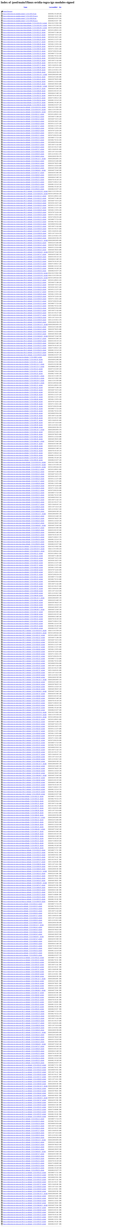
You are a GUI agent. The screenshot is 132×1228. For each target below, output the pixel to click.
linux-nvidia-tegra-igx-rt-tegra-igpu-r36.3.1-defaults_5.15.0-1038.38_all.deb (24, 233)
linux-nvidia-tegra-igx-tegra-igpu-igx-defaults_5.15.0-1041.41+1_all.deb (23, 429)
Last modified (53, 7)
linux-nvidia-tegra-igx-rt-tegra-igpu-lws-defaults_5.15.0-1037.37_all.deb (23, 149)
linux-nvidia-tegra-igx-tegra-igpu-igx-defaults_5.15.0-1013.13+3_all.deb (23, 366)
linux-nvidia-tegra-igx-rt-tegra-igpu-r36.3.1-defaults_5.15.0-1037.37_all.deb (24, 231)
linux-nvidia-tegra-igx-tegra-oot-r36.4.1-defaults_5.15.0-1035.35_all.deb (23, 1126)
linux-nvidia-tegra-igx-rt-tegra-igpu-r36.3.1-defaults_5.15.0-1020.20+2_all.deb (25, 193)
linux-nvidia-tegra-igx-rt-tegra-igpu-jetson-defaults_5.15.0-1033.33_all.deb (24, 56)
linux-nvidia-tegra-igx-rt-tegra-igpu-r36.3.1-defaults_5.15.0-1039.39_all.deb (24, 236)
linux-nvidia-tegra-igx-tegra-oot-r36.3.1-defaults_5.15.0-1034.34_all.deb (23, 1016)
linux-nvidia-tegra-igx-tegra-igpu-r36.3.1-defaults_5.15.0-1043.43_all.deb (24, 684)
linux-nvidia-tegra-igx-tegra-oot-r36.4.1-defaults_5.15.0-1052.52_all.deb (23, 1161)
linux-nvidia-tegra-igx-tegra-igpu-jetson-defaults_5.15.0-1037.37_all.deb (23, 504)
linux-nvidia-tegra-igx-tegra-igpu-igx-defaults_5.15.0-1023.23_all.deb (23, 390)
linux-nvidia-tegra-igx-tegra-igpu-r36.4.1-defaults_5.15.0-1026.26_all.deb (24, 728)
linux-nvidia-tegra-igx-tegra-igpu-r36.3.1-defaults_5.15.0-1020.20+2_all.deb (24, 633)
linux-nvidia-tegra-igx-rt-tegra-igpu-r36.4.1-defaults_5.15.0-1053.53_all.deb (24, 348)
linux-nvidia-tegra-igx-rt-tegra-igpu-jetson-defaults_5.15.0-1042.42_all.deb (24, 77)
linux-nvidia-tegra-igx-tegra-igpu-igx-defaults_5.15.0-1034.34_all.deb (23, 413)
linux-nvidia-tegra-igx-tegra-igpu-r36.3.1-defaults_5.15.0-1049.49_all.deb (24, 696)
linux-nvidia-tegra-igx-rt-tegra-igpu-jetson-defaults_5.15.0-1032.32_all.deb (24, 53)
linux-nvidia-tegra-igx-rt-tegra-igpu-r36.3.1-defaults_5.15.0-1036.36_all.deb (24, 228)
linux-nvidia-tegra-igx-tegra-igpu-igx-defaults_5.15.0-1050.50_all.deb (23, 448)
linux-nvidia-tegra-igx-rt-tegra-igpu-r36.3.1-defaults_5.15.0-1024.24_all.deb (24, 203)
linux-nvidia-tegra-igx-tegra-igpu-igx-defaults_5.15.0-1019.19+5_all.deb (23, 380)
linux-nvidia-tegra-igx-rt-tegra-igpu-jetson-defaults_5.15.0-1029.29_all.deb (24, 46)
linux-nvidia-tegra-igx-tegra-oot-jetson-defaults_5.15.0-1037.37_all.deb (23, 808)
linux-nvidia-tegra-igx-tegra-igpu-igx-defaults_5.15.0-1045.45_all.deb (23, 439)
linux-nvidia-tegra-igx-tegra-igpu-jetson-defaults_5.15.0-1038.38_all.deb (23, 507)
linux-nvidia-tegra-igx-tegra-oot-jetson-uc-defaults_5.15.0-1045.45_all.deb (24, 880)
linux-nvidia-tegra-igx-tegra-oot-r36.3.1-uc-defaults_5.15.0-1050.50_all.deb (24, 1105)
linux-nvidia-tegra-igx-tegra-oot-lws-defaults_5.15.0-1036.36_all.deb (22, 913)
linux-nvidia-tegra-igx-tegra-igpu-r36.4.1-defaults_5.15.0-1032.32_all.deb (24, 742)
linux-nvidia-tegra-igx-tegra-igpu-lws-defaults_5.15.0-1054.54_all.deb (23, 623)
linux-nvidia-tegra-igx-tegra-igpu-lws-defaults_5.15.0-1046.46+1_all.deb (23, 609)
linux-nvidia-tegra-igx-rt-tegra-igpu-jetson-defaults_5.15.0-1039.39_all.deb (24, 70)
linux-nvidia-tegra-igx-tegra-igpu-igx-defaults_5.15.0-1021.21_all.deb (23, 385)
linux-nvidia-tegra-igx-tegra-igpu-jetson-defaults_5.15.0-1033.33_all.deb (23, 495)
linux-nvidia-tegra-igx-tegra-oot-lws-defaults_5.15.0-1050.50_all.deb (22, 943)
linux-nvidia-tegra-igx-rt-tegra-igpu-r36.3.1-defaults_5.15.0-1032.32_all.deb (24, 219)
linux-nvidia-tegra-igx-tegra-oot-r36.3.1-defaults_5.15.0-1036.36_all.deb (23, 1021)
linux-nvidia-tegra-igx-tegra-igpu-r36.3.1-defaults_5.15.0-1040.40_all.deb (24, 677)
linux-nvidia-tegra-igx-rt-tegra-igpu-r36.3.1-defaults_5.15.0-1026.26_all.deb (24, 205)
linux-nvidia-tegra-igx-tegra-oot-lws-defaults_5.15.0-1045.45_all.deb (22, 934)
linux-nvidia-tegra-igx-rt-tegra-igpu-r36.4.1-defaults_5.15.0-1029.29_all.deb (24, 296)
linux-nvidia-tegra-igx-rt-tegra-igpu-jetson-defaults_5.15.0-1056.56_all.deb (24, 105)
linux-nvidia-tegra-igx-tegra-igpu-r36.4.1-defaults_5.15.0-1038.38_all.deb (24, 757)
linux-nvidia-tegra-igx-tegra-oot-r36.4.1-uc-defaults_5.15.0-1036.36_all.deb (24, 1182)
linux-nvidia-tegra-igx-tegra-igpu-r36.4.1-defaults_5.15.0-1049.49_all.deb (24, 780)
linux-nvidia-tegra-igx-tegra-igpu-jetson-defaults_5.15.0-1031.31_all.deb (23, 490)
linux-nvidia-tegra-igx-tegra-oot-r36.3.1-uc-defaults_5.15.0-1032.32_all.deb (24, 1065)
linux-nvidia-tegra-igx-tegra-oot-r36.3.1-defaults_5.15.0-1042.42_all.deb (23, 1035)
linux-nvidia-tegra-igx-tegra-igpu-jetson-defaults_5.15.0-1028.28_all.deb (23, 483)
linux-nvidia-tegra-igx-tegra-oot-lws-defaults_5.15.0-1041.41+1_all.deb (23, 925)
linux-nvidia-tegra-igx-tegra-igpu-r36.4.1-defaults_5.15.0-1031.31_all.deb (24, 740)
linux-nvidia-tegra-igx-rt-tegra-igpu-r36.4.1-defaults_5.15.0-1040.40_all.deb (24, 322)
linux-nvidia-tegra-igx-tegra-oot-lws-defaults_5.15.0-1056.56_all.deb (22, 955)
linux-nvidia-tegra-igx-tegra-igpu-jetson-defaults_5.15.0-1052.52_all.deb (23, 535)
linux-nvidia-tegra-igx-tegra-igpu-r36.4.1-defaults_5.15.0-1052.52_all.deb (24, 785)
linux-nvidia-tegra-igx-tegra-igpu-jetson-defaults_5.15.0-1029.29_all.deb (23, 485)
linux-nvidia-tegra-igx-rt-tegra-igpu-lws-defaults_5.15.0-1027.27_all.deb (23, 126)
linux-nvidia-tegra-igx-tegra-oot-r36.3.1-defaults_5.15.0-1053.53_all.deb (23, 1056)
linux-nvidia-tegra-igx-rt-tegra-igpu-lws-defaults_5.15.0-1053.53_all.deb (23, 182)
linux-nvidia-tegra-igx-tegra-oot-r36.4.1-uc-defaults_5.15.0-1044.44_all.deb (24, 1200)
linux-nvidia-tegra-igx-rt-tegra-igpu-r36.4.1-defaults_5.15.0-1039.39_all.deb (24, 320)
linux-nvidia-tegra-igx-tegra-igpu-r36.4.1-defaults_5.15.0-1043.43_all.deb (24, 768)
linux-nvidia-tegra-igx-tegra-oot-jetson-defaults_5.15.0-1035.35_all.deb (23, 803)
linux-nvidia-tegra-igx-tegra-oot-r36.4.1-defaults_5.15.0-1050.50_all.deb (23, 1158)
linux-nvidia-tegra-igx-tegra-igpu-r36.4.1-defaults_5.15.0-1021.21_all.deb (24, 719)
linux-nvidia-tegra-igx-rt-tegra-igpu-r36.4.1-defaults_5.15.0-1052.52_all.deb (24, 345)
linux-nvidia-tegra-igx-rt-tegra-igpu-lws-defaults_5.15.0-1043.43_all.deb (23, 163)
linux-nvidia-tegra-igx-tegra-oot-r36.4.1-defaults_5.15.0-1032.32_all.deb (23, 1119)
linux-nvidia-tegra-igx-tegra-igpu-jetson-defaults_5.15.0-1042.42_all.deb (23, 516)
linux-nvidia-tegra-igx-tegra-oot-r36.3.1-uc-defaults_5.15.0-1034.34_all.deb (24, 1070)
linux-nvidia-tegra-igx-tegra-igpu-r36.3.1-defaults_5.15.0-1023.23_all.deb (24, 640)
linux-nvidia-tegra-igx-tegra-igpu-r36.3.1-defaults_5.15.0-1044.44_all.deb (24, 686)
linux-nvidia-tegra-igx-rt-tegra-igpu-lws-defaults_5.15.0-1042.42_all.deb (23, 161)
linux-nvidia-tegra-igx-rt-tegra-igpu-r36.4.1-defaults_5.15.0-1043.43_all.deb (24, 329)
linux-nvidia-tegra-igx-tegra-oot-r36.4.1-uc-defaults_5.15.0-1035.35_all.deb (24, 1179)
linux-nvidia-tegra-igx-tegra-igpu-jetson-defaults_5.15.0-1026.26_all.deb (23, 478)
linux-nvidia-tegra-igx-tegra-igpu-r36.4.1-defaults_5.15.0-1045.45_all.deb (24, 773)
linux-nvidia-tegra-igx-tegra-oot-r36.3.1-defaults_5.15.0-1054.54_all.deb (23, 1058)
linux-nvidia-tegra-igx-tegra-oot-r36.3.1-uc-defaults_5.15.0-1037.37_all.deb (24, 1077)
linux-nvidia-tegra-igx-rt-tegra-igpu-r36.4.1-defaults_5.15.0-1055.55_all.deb (24, 352)
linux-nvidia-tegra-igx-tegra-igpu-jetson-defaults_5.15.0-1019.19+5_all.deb (24, 464)
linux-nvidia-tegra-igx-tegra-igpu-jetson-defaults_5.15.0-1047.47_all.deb (23, 528)
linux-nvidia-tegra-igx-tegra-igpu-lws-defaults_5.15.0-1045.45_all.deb (23, 607)
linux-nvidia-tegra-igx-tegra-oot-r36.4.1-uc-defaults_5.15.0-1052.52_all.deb (24, 1214)
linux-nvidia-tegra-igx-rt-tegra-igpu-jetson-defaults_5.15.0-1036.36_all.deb (24, 63)
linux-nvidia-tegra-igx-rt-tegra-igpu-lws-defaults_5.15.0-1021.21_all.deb (23, 114)
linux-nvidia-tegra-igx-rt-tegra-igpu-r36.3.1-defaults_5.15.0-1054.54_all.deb (24, 266)
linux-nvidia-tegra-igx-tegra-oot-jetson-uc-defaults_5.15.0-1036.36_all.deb (24, 859)
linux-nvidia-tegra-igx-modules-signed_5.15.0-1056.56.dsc (19, 18)
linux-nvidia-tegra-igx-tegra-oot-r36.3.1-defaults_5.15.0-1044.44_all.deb (23, 1039)
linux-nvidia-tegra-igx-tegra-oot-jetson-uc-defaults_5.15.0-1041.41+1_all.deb (25, 871)
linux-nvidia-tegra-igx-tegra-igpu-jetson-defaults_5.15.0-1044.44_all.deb (23, 521)
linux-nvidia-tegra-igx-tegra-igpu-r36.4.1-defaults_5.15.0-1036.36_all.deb (24, 752)
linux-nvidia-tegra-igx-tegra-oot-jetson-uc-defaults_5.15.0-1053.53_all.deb (24, 894)
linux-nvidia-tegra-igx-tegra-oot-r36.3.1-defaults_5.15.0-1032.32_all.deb (23, 1011)
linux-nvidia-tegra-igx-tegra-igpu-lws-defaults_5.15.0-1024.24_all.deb (23, 560)
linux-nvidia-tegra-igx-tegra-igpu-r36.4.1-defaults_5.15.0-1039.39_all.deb (24, 759)
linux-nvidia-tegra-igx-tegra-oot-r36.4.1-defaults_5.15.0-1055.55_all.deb (23, 1168)
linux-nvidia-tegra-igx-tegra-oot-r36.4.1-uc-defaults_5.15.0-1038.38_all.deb (24, 1186)
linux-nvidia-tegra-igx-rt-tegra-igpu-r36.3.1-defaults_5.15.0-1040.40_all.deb (24, 238)
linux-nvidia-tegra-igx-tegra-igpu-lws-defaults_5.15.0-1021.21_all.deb (23, 553)
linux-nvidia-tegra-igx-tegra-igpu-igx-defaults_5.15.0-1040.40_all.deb (23, 427)
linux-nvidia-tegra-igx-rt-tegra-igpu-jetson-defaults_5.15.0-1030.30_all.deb (24, 49)
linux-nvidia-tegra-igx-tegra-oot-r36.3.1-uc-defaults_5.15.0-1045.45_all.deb (24, 1095)
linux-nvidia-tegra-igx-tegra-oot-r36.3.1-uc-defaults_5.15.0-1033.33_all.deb (24, 1067)
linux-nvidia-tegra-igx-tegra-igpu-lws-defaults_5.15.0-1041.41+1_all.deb (23, 598)
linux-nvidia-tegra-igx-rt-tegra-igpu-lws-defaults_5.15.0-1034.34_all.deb (23, 142)
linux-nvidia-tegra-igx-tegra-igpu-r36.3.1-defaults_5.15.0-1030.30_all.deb (24, 654)
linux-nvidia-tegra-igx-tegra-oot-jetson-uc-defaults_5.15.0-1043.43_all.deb (24, 876)
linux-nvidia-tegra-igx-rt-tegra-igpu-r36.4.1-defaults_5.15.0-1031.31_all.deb (24, 301)
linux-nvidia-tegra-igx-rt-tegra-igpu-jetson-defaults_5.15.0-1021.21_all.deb (24, 30)
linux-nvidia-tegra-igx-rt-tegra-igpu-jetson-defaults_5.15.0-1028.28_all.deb (24, 44)
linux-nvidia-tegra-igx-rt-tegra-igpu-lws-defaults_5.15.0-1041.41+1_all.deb (24, 158)
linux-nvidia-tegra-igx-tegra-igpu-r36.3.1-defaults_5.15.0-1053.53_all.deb (24, 703)
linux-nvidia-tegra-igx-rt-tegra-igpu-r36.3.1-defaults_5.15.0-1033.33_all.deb (24, 221)
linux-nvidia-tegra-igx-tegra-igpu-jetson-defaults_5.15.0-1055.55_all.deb (23, 542)
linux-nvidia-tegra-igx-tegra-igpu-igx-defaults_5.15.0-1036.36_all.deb (23, 418)
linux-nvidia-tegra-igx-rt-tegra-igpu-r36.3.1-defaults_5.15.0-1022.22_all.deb (24, 198)
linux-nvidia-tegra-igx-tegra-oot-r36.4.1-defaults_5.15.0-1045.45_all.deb (23, 1149)
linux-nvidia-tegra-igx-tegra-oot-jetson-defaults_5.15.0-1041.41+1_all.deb (24, 817)
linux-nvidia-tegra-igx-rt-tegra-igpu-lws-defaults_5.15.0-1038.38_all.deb (23, 151)
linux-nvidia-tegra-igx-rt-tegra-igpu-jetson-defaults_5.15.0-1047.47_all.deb (24, 88)
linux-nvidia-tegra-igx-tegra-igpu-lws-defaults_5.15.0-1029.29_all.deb (23, 570)
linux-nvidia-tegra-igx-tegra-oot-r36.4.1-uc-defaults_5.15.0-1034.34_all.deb (24, 1177)
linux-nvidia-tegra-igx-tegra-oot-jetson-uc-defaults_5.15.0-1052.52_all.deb (24, 892)
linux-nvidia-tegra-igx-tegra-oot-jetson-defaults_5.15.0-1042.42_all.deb (23, 820)
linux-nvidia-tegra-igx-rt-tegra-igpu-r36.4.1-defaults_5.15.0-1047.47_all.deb (24, 338)
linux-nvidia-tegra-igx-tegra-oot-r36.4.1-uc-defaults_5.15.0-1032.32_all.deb (24, 1172)
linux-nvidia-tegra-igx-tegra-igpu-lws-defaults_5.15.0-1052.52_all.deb (23, 619)
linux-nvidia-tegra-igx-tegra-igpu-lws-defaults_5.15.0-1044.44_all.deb (23, 605)
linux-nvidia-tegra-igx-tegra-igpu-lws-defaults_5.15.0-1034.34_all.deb (23, 581)
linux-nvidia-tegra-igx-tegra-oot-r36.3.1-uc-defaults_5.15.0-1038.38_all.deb (24, 1079)
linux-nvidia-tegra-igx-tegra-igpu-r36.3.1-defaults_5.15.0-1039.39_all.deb (24, 675)
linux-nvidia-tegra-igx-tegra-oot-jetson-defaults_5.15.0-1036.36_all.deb (23, 806)
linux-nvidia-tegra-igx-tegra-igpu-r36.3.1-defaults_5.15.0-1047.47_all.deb (24, 693)
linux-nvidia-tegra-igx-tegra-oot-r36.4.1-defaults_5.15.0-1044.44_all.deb (23, 1147)
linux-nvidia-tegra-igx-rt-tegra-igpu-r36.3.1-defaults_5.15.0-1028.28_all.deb (24, 210)
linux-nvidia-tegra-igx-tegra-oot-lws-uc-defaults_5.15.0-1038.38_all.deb (23, 971)
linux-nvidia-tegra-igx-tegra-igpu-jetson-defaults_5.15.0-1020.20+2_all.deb (24, 467)
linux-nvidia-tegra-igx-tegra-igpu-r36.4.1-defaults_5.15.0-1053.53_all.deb (24, 787)
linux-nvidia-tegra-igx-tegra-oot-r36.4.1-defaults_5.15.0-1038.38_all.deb (23, 1133)
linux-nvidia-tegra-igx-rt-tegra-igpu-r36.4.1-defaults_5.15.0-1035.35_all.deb (24, 310)
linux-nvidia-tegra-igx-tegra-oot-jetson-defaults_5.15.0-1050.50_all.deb (23, 836)
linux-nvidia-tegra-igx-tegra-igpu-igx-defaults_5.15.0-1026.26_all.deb (23, 394)
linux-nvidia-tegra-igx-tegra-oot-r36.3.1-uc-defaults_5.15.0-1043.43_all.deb (24, 1091)
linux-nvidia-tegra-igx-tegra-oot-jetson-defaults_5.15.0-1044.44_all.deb (23, 824)
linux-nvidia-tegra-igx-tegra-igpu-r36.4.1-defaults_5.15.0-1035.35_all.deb (24, 749)
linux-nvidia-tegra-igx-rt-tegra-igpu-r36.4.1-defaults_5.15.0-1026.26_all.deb (24, 289)
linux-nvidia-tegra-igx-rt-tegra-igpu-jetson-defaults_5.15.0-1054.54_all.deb (24, 100)
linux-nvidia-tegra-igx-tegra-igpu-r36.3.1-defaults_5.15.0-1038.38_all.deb (24, 672)
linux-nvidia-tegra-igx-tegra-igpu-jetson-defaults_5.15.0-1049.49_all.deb (23, 530)
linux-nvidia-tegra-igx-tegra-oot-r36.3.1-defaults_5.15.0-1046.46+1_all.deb (24, 1044)
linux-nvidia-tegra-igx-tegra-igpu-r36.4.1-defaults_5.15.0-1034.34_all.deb (24, 747)
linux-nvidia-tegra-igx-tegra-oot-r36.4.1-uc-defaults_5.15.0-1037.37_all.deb (24, 1184)
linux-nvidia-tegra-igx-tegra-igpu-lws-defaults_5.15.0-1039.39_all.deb (23, 593)
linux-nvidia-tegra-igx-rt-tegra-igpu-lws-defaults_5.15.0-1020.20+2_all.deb (24, 112)
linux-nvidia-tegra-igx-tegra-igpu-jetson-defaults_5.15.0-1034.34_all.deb (23, 497)
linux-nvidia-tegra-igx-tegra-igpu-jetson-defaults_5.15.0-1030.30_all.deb (23, 488)
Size (60, 7)
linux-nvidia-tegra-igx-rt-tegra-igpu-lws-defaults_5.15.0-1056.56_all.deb (23, 189)
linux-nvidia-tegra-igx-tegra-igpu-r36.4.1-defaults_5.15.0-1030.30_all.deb (24, 738)
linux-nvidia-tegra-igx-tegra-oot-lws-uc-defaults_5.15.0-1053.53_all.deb (23, 1002)
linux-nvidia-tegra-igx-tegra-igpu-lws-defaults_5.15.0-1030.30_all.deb (23, 572)
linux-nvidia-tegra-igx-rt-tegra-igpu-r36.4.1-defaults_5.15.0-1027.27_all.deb (24, 292)
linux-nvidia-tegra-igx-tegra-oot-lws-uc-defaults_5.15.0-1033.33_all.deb (23, 960)
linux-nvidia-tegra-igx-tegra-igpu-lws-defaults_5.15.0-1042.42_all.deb (23, 600)
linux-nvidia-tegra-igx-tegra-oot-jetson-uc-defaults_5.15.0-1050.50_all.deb (24, 890)
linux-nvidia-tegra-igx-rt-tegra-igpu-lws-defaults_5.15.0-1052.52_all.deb (23, 179)
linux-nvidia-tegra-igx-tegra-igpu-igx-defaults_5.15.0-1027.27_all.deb (23, 397)
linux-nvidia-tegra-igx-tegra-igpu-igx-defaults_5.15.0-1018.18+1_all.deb (23, 376)
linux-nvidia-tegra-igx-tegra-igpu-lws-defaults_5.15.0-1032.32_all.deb (23, 577)
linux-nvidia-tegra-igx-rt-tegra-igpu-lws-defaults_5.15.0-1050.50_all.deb (23, 177)
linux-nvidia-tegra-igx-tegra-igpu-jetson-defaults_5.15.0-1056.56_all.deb (23, 544)
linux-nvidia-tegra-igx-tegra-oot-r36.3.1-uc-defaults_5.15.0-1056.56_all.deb (24, 1116)
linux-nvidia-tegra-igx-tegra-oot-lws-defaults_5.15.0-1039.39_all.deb (22, 920)
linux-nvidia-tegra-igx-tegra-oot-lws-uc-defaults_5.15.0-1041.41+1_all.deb (24, 978)
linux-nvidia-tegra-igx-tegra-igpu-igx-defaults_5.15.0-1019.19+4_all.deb (23, 378)
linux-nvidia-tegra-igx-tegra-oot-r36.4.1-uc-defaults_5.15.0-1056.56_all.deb (24, 1224)
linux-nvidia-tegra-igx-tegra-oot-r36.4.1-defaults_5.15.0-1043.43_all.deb (23, 1144)
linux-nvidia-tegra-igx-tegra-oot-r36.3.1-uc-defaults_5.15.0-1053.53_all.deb (24, 1109)
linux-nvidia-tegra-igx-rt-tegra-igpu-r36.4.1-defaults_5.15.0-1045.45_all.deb (24, 334)
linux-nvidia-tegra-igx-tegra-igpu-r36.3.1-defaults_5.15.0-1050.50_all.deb (24, 698)
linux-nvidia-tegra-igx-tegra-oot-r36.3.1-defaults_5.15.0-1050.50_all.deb (23, 1051)
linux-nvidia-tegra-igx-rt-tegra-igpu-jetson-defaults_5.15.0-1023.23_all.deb (24, 35)
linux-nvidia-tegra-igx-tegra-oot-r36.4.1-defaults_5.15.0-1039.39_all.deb (23, 1135)
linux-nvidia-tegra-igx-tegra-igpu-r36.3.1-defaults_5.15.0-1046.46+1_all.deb (24, 691)
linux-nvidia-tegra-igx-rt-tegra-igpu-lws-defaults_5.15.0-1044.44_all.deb (23, 165)
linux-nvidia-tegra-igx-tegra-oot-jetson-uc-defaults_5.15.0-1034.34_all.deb (24, 855)
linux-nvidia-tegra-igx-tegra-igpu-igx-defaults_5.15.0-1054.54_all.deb (23, 455)
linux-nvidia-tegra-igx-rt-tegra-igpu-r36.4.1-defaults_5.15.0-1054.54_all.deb (24, 350)
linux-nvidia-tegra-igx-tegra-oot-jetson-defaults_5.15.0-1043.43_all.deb (23, 822)
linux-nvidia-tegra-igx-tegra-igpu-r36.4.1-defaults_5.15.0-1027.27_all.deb (24, 731)
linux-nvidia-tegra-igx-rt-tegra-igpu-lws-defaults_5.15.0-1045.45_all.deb (23, 168)
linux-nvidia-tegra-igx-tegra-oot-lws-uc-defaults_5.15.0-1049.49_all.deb (23, 995)
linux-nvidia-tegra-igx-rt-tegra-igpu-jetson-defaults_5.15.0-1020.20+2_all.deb (25, 28)
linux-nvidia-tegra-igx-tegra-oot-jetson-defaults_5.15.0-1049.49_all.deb (23, 834)
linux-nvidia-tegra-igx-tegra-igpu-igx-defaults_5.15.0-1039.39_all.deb (23, 425)
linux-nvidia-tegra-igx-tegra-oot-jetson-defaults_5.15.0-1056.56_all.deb (23, 848)
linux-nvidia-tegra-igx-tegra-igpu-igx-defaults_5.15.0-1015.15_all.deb (23, 371)
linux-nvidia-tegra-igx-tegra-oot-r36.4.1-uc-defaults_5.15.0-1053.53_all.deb (24, 1217)
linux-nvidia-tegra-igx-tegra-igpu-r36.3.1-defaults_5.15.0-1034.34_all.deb (24, 663)
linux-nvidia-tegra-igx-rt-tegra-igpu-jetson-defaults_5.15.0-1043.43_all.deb (24, 79)
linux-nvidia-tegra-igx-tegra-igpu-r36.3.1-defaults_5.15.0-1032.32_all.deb (24, 658)
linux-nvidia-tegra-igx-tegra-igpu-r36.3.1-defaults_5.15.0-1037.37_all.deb (24, 670)
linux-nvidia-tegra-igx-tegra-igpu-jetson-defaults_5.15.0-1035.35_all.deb (23, 500)
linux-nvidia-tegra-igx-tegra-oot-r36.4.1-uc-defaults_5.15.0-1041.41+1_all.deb (25, 1193)
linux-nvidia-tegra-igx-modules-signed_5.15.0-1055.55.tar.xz (20, 16)
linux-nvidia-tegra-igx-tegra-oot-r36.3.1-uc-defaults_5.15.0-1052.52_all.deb (24, 1107)
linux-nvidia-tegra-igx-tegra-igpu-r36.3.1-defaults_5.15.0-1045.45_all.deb (24, 689)
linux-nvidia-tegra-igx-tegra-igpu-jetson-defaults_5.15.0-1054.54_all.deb (23, 539)
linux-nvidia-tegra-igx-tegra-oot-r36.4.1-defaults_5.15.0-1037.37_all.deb (23, 1130)
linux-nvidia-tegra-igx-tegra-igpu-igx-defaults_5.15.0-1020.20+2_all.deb (23, 383)
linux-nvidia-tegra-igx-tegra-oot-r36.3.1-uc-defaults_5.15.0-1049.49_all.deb (24, 1102)
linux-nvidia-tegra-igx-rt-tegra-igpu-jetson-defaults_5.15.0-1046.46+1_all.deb (25, 86)
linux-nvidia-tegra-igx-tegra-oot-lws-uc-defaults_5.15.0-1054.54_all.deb (23, 1004)
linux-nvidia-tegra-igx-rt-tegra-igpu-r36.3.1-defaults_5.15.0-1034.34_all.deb (24, 224)
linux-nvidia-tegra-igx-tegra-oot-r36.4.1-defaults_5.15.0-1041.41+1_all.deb (24, 1140)
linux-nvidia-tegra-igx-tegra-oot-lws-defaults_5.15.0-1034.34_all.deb (22, 908)
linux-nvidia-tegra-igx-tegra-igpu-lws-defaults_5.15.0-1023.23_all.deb (23, 558)
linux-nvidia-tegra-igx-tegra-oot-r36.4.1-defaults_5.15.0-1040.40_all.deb (23, 1137)
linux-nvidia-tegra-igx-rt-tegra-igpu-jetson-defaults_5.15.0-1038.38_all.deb (24, 67)
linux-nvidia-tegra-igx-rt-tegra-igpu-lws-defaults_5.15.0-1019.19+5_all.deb (24, 109)
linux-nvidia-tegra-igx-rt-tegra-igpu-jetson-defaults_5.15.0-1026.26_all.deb (24, 39)
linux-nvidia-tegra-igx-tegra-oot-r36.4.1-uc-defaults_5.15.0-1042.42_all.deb (24, 1196)
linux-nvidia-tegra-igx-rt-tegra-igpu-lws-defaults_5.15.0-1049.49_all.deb (23, 175)
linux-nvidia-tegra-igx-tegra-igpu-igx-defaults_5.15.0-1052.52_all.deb (23, 450)
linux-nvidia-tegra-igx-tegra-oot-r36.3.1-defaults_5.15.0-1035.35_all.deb (23, 1018)
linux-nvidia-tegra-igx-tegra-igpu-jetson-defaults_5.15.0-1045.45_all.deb (23, 523)
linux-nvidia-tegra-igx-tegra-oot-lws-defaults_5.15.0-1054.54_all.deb (22, 950)
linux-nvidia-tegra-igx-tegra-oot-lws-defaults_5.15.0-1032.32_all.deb (22, 904)
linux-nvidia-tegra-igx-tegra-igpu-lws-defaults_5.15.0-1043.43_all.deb (23, 602)
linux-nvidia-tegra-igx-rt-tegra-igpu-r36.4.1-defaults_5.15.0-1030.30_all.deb (24, 299)
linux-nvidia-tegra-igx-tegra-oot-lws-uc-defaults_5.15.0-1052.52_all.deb (23, 999)
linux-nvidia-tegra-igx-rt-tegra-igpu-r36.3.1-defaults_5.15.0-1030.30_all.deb (24, 214)
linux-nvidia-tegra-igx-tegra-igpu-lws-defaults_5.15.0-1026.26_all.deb (23, 563)
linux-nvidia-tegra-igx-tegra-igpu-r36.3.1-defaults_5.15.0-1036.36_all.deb (24, 668)
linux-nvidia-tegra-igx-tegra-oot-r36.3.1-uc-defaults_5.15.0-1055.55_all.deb (24, 1114)
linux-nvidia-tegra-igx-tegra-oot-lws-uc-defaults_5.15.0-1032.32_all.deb (23, 957)
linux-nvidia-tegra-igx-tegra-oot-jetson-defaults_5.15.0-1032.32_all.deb (23, 796)
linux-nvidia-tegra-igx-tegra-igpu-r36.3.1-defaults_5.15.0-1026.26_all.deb (24, 644)
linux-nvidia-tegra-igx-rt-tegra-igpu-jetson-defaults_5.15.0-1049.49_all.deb (24, 91)
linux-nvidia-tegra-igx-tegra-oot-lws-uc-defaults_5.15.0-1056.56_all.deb (23, 1009)
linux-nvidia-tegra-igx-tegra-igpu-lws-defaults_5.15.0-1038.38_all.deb (23, 591)
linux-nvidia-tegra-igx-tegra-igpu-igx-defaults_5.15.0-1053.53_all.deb (23, 453)
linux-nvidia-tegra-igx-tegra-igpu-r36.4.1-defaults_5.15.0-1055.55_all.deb (24, 792)
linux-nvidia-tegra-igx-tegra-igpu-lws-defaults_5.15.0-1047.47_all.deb (23, 612)
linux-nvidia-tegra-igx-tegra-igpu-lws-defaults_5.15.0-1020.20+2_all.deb (23, 551)
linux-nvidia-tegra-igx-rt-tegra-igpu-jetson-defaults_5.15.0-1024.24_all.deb (24, 37)
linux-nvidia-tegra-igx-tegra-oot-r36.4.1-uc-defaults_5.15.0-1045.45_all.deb (24, 1203)
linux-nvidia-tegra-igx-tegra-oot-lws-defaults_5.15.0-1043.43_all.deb (22, 929)
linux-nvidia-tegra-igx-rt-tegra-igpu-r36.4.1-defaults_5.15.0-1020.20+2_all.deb (25, 278)
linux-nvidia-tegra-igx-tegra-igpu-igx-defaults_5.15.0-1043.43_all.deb (23, 434)
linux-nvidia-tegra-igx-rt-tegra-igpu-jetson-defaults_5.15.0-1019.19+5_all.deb (25, 25)
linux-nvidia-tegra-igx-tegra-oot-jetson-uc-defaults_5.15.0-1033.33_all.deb (24, 852)
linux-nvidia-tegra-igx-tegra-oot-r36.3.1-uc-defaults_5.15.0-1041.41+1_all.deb (25, 1086)
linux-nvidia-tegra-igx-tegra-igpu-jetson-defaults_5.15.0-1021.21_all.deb (23, 469)
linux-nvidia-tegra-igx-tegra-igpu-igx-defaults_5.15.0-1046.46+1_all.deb (23, 441)
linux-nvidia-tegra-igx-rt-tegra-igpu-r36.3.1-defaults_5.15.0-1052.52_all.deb (24, 261)
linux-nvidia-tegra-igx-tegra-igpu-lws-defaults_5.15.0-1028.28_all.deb (23, 567)
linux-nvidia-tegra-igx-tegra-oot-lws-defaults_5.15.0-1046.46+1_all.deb (23, 936)
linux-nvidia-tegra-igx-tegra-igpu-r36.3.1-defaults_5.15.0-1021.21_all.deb (24, 635)
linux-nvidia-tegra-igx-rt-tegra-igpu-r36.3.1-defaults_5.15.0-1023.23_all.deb (24, 200)
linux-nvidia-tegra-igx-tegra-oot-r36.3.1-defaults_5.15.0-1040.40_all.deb (23, 1030)
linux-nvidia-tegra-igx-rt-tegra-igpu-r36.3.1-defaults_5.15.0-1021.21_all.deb (24, 196)
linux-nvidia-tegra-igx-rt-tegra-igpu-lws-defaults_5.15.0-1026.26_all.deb (23, 123)
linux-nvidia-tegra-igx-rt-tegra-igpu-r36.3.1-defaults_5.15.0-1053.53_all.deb (24, 264)
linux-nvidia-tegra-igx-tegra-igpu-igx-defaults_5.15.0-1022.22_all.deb (23, 387)
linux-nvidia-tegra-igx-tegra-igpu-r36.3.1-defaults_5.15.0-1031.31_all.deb (24, 656)
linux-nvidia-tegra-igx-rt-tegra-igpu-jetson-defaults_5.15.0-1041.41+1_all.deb (25, 74)
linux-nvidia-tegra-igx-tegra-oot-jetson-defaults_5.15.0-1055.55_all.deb (23, 845)
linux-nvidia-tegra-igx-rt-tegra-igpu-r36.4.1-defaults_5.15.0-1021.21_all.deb (24, 280)
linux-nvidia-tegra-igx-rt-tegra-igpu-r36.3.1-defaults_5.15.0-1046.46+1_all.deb (25, 252)
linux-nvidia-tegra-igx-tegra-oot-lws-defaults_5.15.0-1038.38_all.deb (22, 918)
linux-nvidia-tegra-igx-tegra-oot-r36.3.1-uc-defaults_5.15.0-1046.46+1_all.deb (25, 1098)
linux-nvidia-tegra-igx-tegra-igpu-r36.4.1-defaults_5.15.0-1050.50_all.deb (24, 782)
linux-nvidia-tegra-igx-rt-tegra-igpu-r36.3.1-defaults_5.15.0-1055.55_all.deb (24, 268)
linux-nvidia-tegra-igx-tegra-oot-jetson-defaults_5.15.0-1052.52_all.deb (23, 838)
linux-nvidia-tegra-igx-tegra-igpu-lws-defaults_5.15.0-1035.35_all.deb (23, 584)
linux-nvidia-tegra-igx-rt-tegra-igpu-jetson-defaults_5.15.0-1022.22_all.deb (24, 32)
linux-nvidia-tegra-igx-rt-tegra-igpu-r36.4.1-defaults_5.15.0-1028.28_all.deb (24, 294)
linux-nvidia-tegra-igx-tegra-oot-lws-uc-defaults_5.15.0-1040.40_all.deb (23, 976)
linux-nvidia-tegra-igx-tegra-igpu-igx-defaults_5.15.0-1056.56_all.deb (23, 460)
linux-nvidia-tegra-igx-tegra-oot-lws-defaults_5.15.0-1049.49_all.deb (22, 941)
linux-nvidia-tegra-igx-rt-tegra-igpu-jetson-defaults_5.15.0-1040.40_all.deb (24, 72)
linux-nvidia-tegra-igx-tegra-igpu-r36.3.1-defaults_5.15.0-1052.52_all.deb (24, 700)
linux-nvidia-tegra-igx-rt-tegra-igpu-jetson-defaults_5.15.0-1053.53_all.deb (24, 98)
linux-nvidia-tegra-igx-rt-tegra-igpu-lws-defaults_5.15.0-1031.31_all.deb (23, 135)
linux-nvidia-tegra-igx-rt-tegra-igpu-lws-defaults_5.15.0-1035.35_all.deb (23, 144)
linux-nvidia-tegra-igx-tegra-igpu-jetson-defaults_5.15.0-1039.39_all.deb (23, 509)
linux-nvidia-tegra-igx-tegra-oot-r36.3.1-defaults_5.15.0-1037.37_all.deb (23, 1023)
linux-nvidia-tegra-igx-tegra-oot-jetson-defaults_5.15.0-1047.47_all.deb (23, 831)
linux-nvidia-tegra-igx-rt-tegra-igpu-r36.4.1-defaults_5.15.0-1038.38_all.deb (24, 317)
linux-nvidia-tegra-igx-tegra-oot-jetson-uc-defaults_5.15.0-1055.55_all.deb (24, 899)
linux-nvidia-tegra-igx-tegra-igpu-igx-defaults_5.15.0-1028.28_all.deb (23, 399)
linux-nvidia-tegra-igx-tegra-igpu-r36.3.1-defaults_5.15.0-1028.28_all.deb (24, 649)
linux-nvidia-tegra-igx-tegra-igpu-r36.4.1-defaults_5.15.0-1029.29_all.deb (24, 735)
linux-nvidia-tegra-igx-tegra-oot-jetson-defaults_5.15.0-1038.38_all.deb (23, 810)
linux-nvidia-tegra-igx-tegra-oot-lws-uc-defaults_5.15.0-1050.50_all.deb (23, 997)
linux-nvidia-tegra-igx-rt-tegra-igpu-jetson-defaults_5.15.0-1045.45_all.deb (24, 84)
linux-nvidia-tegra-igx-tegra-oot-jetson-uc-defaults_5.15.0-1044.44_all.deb (24, 878)
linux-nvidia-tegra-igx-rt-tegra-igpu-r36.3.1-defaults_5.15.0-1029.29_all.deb (24, 212)
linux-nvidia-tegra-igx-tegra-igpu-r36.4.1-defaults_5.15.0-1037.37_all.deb (24, 754)
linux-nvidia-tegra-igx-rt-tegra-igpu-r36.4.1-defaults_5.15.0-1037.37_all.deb (24, 315)
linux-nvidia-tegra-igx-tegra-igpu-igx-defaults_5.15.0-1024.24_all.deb (23, 392)
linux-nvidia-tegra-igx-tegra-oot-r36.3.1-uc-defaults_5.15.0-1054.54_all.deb (24, 1112)
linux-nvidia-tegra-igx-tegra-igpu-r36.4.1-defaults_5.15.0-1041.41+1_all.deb (24, 764)
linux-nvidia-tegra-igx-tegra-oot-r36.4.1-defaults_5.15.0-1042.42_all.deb (23, 1142)
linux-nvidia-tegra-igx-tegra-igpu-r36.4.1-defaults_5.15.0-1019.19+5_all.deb (24, 714)
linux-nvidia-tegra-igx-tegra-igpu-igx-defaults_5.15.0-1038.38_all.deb (23, 422)
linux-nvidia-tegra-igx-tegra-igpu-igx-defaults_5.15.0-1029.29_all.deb (23, 401)
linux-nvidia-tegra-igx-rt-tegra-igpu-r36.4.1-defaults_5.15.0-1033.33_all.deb (24, 306)
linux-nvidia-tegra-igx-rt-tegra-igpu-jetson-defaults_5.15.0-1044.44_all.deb (24, 81)
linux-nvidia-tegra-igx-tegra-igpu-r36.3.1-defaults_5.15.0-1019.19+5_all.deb (24, 630)
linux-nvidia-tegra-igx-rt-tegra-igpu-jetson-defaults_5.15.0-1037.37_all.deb (24, 65)
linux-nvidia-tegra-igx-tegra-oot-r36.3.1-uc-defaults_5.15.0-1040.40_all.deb (24, 1084)
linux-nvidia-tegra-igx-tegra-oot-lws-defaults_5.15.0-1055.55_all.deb (22, 953)
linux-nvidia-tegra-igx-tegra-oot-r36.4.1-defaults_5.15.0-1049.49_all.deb (23, 1156)
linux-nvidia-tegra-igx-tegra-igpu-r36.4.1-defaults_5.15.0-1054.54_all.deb (24, 789)
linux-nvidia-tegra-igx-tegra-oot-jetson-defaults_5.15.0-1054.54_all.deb (23, 843)
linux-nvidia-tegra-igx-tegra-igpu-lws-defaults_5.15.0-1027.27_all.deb (23, 565)
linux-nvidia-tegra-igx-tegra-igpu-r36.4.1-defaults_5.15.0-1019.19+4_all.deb (24, 712)
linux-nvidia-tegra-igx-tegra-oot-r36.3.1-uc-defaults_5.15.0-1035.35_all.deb (24, 1072)
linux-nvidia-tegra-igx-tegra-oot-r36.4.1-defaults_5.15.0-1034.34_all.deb (23, 1123)
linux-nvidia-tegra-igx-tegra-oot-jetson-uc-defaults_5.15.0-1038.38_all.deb (24, 864)
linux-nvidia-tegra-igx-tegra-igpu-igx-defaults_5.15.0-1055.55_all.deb (23, 457)
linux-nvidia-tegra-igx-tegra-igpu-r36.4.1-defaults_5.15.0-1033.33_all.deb (24, 745)
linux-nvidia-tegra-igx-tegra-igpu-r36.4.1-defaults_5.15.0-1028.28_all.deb (24, 733)
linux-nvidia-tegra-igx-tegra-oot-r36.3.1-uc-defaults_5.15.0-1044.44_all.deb (24, 1093)
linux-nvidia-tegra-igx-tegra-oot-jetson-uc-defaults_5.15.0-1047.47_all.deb (24, 885)
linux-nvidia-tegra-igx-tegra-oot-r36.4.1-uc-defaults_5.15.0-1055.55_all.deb (24, 1221)
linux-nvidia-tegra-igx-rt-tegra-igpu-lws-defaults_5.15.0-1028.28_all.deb (23, 128)
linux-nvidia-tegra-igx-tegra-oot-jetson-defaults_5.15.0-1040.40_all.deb (23, 815)
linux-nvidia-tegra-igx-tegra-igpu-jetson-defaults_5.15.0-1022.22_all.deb (23, 471)
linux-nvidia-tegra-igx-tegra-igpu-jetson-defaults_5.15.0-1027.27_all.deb (23, 481)
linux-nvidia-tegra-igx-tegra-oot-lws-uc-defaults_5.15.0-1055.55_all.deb (23, 1006)
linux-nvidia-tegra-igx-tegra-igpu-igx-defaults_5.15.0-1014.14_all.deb (23, 369)
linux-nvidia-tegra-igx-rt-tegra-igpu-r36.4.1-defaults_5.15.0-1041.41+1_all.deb (25, 324)
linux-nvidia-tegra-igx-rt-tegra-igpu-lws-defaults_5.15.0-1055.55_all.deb (23, 186)
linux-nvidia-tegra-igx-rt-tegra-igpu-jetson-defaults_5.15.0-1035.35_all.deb (24, 60)
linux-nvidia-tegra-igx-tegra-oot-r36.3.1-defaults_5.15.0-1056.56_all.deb (23, 1063)
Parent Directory (7, 11)
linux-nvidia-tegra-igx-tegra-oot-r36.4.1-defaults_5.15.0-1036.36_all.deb (23, 1128)
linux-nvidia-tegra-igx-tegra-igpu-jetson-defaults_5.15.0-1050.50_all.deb (23, 532)
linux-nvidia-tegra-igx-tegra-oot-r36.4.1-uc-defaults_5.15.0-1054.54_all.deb (24, 1219)
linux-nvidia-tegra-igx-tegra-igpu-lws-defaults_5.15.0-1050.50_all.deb (23, 616)
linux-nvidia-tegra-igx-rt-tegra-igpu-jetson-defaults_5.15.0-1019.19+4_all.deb (25, 23)
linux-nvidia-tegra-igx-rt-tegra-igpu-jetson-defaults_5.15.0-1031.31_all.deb (24, 51)
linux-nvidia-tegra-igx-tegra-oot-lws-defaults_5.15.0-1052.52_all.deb (22, 946)
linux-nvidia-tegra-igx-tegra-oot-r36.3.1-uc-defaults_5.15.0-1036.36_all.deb (24, 1074)
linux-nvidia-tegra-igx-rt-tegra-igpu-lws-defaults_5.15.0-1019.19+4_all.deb (24, 107)
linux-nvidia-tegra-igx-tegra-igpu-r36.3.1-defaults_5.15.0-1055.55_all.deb (24, 707)
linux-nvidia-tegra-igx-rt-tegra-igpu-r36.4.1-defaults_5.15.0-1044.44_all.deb (24, 331)
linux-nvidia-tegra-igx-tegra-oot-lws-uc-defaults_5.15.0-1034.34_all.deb (23, 962)
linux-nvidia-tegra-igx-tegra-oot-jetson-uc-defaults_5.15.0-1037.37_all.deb (24, 862)
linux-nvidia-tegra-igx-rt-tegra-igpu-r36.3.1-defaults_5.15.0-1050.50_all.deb (24, 259)
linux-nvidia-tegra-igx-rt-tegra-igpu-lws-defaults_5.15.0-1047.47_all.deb (23, 172)
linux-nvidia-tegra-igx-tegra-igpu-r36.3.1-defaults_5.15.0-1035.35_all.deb (24, 665)
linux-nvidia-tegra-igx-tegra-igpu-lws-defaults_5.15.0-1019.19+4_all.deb (23, 546)
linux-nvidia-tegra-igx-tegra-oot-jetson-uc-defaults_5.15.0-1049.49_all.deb (24, 887)
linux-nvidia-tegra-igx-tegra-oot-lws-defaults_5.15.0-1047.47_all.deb (22, 939)
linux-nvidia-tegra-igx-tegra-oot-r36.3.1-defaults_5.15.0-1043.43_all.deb (23, 1037)
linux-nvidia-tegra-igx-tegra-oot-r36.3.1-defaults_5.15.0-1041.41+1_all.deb (24, 1032)
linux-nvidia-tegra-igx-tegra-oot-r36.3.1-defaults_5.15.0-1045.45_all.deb (23, 1042)
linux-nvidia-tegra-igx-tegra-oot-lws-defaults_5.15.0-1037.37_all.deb (22, 915)
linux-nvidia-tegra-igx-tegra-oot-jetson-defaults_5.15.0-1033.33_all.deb (23, 799)
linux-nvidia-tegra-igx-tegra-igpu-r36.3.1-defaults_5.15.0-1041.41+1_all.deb (24, 679)
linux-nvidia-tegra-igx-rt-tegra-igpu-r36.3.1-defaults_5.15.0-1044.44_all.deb (24, 247)
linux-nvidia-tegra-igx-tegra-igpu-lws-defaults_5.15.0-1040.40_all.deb (23, 595)
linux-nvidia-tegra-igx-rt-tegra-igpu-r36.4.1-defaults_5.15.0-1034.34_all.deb (24, 308)
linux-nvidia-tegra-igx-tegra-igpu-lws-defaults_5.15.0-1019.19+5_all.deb (23, 549)
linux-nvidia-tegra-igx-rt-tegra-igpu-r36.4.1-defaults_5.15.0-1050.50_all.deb (24, 343)
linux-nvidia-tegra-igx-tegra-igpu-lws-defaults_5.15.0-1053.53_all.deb (23, 621)
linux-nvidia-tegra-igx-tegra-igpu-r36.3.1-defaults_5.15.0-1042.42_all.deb (24, 682)
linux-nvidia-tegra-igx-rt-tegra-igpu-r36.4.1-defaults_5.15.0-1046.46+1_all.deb (25, 336)
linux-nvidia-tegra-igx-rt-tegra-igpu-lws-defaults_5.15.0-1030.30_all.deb (23, 133)
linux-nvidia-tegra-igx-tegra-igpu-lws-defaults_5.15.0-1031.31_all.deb (23, 574)
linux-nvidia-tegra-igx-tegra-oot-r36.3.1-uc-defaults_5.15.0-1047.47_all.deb (24, 1100)
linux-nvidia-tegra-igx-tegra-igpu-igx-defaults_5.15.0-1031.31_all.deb (23, 406)
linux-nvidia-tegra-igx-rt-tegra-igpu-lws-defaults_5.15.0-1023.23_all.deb (23, 119)
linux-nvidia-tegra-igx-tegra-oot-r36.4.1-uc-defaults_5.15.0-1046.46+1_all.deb (25, 1205)
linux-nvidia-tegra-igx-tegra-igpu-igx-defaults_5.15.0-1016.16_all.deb (23, 373)
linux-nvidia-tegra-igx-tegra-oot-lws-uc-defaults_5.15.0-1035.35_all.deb (23, 964)
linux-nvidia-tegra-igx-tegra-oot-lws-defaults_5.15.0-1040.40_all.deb (22, 922)
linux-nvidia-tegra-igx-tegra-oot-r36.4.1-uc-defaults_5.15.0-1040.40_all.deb (24, 1191)
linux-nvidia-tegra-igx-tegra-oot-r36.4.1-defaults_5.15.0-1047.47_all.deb (23, 1154)
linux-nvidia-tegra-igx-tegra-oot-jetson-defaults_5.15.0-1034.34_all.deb (23, 801)
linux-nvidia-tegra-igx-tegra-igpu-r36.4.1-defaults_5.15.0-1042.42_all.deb (24, 766)
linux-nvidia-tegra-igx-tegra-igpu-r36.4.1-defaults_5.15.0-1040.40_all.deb (24, 761)
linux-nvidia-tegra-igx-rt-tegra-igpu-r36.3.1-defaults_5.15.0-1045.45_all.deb (24, 250)
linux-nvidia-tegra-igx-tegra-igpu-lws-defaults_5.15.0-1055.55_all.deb (23, 626)
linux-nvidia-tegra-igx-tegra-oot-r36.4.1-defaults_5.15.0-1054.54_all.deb (23, 1165)
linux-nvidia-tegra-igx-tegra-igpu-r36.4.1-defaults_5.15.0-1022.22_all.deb (24, 721)
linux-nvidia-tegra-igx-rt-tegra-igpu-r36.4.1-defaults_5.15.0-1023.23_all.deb (24, 285)
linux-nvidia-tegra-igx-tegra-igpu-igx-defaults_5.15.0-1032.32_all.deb (23, 408)
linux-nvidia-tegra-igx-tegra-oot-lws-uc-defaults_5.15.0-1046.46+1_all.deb (24, 990)
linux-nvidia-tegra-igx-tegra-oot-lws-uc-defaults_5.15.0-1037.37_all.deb (23, 969)
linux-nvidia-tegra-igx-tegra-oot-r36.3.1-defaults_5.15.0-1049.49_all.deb (23, 1049)
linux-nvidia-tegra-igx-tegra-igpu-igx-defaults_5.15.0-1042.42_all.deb (23, 432)
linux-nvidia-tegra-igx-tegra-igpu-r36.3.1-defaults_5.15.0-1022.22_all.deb (24, 637)
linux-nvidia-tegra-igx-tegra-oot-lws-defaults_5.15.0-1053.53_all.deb (22, 948)
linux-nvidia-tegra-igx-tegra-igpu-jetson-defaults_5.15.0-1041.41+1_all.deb (24, 514)
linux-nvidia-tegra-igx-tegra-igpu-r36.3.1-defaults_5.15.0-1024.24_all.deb (24, 642)
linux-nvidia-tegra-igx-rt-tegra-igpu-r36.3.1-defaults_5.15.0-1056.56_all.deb (24, 271)
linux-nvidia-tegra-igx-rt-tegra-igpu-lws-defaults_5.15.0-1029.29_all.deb (23, 130)
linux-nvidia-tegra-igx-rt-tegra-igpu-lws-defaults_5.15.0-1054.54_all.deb (23, 184)
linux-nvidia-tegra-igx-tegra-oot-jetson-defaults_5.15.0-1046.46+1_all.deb (24, 829)
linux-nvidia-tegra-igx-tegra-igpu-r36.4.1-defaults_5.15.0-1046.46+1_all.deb (24, 775)
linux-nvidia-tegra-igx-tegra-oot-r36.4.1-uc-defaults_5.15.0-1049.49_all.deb (24, 1210)
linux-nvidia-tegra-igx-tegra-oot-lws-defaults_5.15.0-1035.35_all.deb (22, 911)
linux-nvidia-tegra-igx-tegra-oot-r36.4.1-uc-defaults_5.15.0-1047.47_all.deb (24, 1207)
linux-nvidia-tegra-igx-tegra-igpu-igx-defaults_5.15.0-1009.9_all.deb (22, 357)
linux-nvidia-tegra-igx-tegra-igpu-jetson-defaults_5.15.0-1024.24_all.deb (23, 476)
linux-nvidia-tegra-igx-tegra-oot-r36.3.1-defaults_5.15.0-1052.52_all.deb (23, 1053)
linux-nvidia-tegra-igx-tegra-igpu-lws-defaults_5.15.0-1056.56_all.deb (23, 628)
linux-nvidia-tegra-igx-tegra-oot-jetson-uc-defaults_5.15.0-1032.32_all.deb (24, 850)
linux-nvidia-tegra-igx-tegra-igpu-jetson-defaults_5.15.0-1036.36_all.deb (23, 502)
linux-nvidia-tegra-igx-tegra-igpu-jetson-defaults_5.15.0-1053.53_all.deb (23, 537)
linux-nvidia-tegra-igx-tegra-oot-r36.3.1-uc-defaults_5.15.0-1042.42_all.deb (24, 1088)
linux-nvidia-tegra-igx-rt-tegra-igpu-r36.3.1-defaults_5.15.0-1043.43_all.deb (24, 245)
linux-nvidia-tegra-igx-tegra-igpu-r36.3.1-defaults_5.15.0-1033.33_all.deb (24, 661)
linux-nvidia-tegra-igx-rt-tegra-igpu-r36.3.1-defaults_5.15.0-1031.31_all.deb (24, 217)
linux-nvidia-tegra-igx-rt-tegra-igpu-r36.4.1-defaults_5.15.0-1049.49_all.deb (24, 341)
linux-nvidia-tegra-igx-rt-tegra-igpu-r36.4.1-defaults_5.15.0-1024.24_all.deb (24, 287)
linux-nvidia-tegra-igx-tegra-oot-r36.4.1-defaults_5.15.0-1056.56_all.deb (23, 1170)
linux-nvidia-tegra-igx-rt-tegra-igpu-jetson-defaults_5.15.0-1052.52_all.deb (24, 95)
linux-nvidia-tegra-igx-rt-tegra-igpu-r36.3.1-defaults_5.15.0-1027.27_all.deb (24, 207)
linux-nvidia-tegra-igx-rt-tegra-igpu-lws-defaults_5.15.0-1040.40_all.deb (23, 156)
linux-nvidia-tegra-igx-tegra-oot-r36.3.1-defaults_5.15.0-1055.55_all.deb (23, 1060)
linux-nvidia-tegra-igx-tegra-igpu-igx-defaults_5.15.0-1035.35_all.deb (23, 415)
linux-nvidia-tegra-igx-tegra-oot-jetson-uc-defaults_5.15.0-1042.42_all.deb (24, 873)
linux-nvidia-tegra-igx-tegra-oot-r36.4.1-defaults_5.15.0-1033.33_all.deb (23, 1121)
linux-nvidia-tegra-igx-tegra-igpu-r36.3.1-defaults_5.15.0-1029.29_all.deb (24, 651)
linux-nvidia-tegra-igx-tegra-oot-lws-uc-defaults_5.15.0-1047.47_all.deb (23, 992)
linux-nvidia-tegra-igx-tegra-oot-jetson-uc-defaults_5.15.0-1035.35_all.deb (24, 857)
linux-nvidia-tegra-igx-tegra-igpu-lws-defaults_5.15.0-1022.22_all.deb (23, 556)
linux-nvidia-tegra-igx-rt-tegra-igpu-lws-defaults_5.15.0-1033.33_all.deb (23, 140)
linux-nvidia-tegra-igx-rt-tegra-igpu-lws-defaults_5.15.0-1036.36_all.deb (23, 147)
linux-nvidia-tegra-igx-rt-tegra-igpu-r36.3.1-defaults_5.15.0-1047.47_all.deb (24, 254)
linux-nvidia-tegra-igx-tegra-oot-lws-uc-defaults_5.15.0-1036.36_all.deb (23, 967)
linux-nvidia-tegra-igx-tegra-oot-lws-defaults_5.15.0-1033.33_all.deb (22, 906)
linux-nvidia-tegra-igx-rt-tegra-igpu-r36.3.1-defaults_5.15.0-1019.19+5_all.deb (25, 191)
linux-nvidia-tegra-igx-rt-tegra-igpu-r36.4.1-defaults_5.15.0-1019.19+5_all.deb (25, 275)
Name (25, 7)
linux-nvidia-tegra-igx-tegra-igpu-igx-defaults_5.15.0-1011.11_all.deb (22, 362)
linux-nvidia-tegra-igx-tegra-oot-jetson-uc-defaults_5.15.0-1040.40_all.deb (24, 869)
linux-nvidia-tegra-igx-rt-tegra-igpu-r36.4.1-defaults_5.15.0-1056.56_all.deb (24, 355)
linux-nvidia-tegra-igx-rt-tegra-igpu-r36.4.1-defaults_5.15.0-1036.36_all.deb (24, 313)
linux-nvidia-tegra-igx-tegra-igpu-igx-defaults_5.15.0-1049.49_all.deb (23, 446)
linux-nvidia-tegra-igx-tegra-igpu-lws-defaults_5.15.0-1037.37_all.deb (23, 588)
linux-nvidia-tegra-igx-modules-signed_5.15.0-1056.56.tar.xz (20, 21)
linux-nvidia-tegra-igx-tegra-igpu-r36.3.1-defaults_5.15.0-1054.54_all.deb (24, 705)
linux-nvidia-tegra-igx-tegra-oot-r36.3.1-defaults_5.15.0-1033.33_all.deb (23, 1013)
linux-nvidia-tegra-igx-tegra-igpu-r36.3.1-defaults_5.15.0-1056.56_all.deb (24, 710)
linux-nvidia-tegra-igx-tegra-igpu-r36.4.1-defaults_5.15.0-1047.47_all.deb (24, 778)
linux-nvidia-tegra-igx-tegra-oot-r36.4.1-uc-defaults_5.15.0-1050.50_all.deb (24, 1212)
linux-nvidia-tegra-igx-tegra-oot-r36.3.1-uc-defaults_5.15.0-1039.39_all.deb (24, 1081)
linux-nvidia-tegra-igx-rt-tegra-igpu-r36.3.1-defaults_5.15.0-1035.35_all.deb (24, 226)
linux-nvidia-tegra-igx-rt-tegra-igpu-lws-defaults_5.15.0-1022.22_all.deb (23, 116)
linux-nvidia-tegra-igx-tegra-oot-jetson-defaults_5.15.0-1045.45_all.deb (23, 827)
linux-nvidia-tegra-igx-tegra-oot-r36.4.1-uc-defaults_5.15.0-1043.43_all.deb (24, 1198)
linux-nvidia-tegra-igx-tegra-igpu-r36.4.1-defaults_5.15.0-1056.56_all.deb (24, 794)
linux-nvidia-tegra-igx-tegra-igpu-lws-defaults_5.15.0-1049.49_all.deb (23, 614)
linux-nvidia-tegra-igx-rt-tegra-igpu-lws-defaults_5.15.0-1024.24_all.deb (23, 121)
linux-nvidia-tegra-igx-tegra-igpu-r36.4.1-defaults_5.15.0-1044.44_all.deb (24, 771)
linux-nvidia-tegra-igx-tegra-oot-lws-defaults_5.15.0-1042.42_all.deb (22, 927)
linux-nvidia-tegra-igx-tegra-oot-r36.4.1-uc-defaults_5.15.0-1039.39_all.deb (24, 1189)
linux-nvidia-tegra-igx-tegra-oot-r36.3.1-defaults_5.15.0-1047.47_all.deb (23, 1046)
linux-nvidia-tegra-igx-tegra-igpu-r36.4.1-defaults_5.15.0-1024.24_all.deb (24, 726)
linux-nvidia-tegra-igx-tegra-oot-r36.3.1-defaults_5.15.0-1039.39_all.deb (23, 1028)
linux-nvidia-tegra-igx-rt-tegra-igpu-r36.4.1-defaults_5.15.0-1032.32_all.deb (24, 303)
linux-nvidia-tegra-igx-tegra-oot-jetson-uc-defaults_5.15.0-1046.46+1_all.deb (25, 883)
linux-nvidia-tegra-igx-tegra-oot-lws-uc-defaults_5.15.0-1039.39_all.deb (23, 974)
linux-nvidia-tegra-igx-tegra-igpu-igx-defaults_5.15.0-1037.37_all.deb (23, 420)
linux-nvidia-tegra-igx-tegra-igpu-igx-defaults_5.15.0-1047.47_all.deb (23, 443)
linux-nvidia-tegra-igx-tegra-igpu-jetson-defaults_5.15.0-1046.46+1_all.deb (24, 525)
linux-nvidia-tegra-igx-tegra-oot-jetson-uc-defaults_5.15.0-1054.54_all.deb (24, 897)
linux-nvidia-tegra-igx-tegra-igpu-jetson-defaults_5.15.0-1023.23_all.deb (23, 474)
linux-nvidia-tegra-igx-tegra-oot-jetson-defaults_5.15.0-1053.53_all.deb (23, 841)
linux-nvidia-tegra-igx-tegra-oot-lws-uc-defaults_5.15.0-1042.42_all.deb (23, 981)
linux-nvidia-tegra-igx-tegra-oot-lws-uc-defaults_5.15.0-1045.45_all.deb (23, 988)
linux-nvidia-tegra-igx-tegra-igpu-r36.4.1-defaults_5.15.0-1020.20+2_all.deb (24, 717)
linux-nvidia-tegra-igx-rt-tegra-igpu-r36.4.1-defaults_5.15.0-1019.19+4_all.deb (25, 273)
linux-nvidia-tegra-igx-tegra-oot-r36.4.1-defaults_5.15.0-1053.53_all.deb (23, 1163)
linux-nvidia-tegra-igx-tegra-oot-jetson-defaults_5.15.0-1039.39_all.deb (23, 813)
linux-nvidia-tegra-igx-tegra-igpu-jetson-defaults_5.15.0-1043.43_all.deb (23, 518)
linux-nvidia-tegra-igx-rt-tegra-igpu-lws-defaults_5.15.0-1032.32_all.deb (23, 137)
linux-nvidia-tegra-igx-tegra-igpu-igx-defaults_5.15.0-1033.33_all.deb (23, 411)
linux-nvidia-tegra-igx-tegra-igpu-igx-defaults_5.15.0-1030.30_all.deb (23, 404)
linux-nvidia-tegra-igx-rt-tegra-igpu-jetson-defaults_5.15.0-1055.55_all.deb (24, 102)
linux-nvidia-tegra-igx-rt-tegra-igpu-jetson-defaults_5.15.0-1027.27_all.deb (24, 42)
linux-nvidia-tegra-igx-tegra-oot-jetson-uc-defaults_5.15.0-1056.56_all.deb (24, 901)
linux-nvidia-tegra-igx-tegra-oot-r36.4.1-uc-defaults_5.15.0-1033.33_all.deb (24, 1175)
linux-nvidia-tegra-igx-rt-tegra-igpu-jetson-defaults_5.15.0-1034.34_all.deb (24, 58)
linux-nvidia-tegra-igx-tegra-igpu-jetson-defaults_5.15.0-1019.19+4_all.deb (24, 462)
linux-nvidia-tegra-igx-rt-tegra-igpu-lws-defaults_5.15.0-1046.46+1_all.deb (24, 170)
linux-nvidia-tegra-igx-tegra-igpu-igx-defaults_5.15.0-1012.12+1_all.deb (23, 364)
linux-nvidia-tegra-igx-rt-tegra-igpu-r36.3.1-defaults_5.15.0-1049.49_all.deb (24, 257)
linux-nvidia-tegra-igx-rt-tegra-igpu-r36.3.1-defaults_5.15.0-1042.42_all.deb (24, 243)
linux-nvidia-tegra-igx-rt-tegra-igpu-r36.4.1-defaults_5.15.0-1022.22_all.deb (24, 282)
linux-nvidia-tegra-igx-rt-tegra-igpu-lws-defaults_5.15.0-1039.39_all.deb (23, 154)
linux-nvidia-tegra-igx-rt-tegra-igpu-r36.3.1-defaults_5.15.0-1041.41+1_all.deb (25, 240)
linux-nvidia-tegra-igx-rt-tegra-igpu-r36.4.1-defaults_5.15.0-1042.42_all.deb (24, 327)
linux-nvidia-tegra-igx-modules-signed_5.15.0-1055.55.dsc (19, 14)
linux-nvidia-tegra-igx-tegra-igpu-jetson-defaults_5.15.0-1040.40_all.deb (23, 511)
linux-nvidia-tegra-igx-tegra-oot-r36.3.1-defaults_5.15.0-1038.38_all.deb (23, 1025)
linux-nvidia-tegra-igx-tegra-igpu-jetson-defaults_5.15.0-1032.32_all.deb (23, 493)
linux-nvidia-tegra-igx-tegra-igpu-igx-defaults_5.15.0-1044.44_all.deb (23, 436)
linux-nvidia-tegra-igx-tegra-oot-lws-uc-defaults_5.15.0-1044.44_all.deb (23, 985)
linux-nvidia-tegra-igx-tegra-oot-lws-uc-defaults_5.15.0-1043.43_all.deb (23, 983)
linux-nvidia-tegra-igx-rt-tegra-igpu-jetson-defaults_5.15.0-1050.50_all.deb (24, 93)
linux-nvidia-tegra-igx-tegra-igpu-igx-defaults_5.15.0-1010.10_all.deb (23, 359)
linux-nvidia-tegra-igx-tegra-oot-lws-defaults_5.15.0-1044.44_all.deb (22, 932)
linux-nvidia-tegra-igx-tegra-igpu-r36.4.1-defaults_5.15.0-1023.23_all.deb (24, 724)
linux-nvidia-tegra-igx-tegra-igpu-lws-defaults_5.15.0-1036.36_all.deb (23, 586)
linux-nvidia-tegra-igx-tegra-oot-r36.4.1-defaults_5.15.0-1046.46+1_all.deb (24, 1151)
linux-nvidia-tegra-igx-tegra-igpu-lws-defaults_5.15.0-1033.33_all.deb (23, 579)
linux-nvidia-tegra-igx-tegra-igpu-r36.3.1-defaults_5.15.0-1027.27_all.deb (24, 647)
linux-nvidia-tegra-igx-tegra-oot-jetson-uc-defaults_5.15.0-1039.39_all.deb (24, 866)
